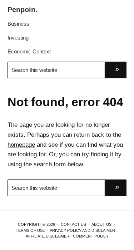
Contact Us (73, 224)
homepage (21, 144)
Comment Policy (91, 236)
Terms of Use (30, 230)
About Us (101, 224)
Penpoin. (23, 10)
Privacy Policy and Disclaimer (82, 230)
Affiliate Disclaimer (47, 236)
